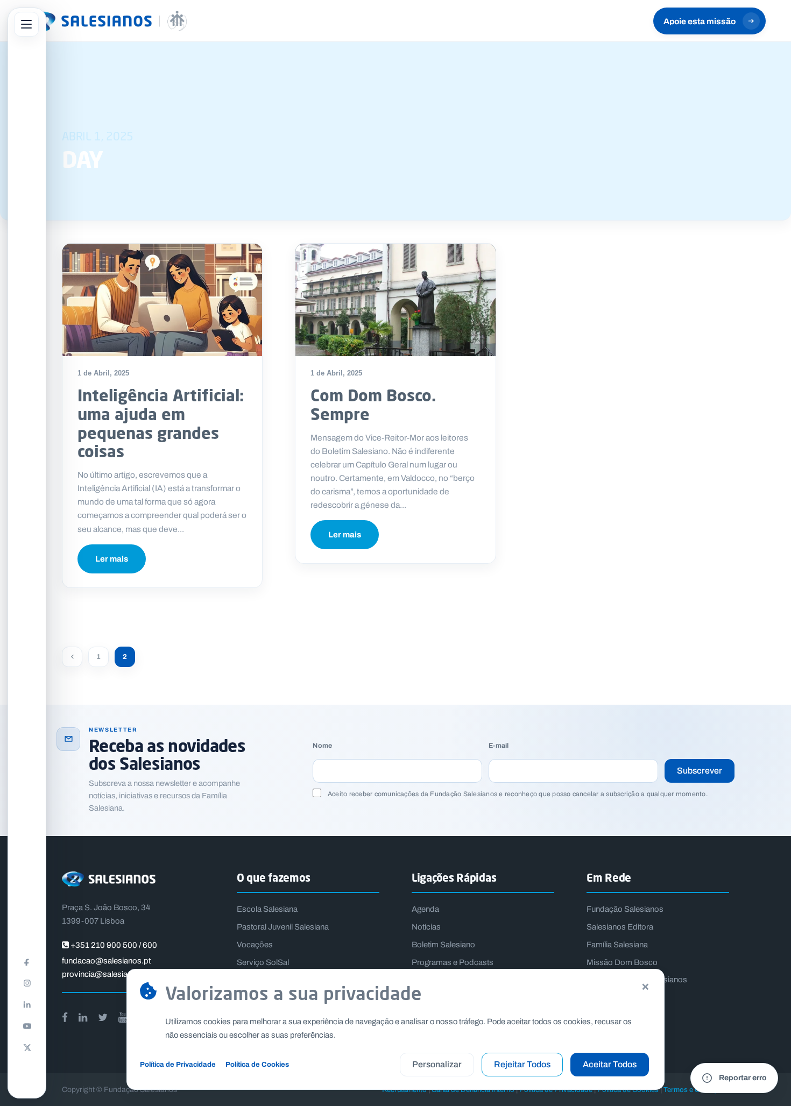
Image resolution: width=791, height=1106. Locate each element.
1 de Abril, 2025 (103, 373)
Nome (322, 745)
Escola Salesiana (267, 909)
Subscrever (699, 770)
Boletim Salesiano (443, 945)
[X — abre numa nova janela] (27, 1047)
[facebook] (65, 1017)
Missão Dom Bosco (622, 962)
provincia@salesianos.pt (106, 974)
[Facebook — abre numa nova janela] (27, 961)
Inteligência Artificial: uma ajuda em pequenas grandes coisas (160, 423)
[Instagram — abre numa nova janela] (27, 983)
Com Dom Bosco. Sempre (373, 404)
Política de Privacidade (178, 1064)
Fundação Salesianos (625, 909)
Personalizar (437, 1064)
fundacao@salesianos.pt (106, 961)
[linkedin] (83, 1017)
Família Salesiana (617, 945)
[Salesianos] (106, 21)
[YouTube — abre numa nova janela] (27, 1026)
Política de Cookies (257, 1064)
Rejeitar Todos (522, 1064)
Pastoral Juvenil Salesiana (283, 927)
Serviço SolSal (263, 962)
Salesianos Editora (620, 927)
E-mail (498, 745)
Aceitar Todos (610, 1064)
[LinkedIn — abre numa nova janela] (27, 1004)
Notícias (426, 927)
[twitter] (103, 1017)
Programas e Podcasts (452, 962)
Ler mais (111, 559)
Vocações (255, 945)
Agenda (425, 909)
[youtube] (122, 1017)
